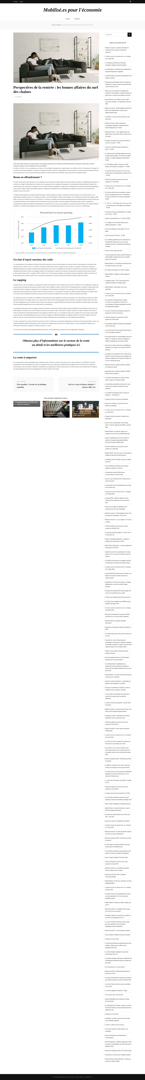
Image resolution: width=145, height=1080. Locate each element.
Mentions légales (79, 1077)
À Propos (15, 1)
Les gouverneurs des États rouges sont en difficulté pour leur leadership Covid (84, 413)
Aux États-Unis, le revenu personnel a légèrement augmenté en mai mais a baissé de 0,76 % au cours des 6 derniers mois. (118, 774)
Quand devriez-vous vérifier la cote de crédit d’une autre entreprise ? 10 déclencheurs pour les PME (118, 102)
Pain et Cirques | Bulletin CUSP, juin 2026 (116, 857)
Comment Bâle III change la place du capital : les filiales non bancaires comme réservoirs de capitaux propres (118, 576)
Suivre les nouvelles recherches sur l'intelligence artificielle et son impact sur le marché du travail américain (118, 347)
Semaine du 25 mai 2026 (111, 1014)
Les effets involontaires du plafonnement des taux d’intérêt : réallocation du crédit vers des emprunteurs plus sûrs (118, 945)
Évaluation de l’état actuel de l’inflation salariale (118, 1054)
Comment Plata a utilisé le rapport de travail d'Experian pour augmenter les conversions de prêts (117, 500)
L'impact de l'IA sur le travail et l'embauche (116, 399)
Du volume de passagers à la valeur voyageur (117, 270)
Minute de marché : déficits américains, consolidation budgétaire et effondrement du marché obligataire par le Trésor (116, 125)
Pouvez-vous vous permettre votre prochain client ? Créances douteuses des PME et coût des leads (118, 425)
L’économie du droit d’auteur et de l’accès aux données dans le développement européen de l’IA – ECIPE (118, 173)
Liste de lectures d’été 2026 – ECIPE (115, 235)
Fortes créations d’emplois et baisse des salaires (117, 934)
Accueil (68, 18)
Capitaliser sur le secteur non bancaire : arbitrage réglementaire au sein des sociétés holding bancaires (118, 584)
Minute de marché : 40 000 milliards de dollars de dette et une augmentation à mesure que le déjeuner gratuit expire (118, 110)
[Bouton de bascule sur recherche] (130, 1)
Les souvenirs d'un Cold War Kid (114, 994)
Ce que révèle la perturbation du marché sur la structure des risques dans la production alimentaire (117, 696)
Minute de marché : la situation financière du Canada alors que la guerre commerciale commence (117, 50)
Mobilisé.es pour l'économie (72, 10)
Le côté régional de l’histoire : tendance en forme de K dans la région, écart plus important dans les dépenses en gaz (118, 1008)
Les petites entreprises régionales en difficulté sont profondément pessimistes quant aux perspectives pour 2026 (118, 960)
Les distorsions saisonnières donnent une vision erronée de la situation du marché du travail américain (117, 386)
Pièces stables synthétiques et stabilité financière (117, 803)
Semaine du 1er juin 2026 (112, 939)
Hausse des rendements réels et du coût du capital (118, 1050)
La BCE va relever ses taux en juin (114, 1024)
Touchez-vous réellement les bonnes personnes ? (118, 597)
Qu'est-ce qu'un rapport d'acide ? (114, 250)
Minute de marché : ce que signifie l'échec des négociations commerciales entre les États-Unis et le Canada (118, 134)
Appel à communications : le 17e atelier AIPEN (117, 218)
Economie (77, 18)
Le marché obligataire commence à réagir (116, 990)
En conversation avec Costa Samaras (115, 967)
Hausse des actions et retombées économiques (117, 821)
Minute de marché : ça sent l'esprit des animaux (117, 930)
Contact (21, 1)
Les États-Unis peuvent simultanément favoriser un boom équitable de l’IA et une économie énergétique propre (117, 896)
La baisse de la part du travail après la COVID (117, 793)
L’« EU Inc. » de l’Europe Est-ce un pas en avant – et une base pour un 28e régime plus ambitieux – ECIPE (118, 205)
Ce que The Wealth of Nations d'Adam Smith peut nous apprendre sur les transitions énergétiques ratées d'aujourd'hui (117, 924)
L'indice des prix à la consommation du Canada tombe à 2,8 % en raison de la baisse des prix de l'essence (117, 554)
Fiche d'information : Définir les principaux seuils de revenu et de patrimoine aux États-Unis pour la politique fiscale (118, 1044)
